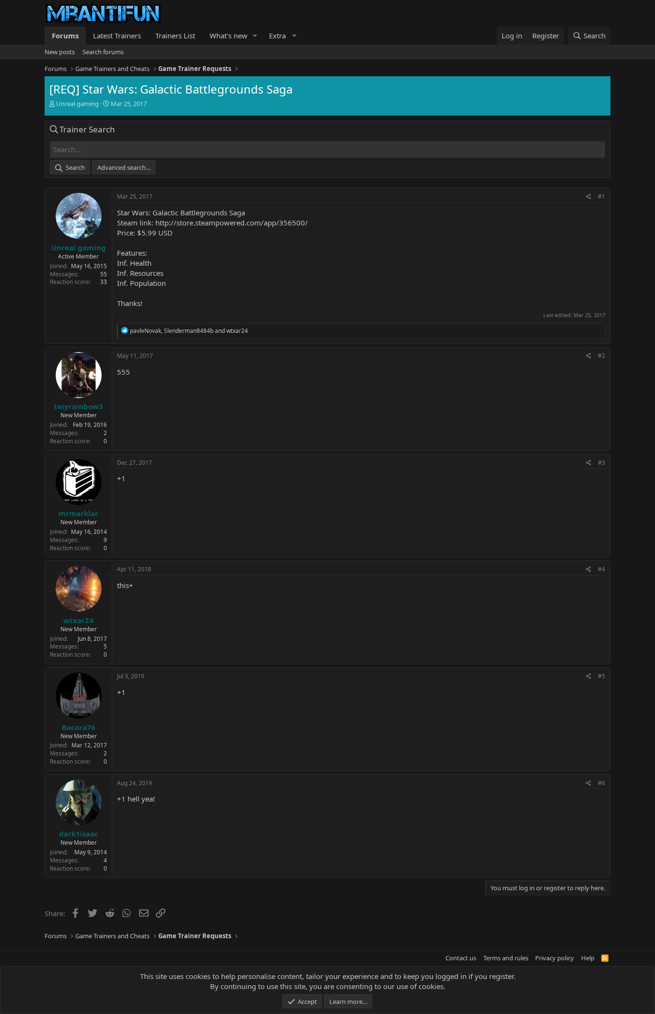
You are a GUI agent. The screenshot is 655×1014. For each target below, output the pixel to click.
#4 (601, 569)
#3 (601, 463)
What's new (228, 35)
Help (588, 958)
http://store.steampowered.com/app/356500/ (231, 222)
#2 (601, 356)
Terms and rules (505, 958)
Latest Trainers (117, 35)
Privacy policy (554, 958)
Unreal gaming (77, 103)
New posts (60, 51)
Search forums (103, 51)
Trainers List (175, 35)
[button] (255, 36)
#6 (601, 783)
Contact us (460, 958)
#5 (601, 676)
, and (189, 331)
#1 (601, 196)
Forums (65, 35)
